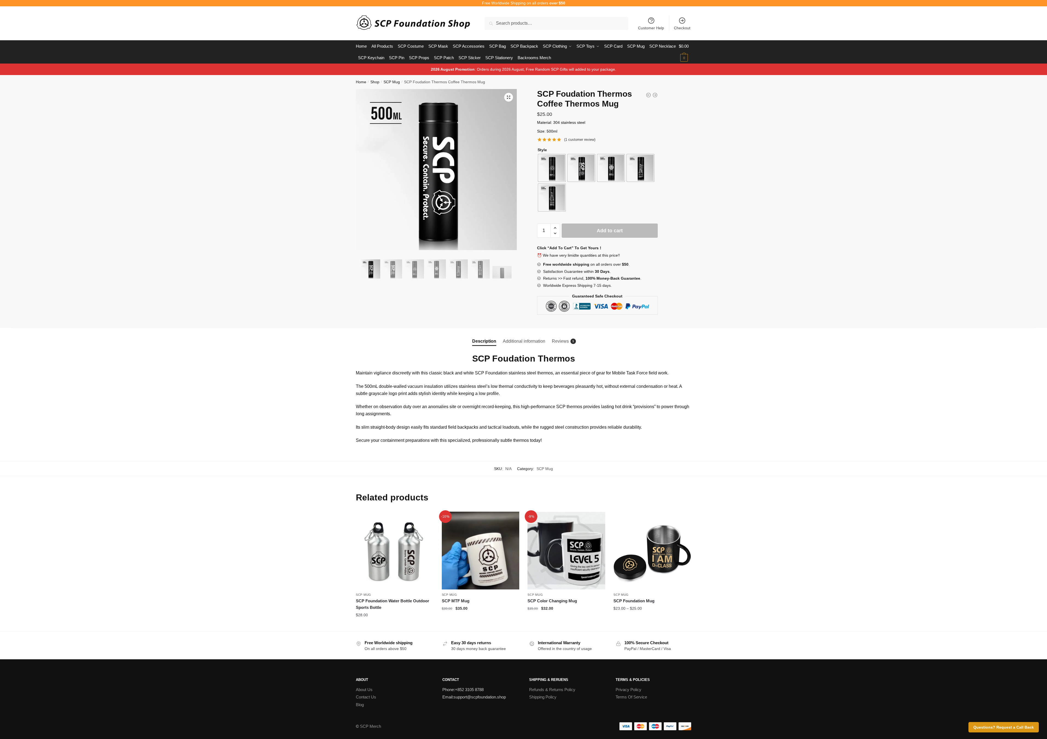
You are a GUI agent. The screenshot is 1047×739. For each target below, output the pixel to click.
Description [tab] (484, 341)
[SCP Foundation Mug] (652, 550)
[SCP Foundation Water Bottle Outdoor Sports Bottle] (395, 550)
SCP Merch (370, 726)
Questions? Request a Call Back (1003, 727)
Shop (374, 82)
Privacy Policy (628, 689)
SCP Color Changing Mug (552, 600)
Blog (360, 704)
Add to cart (610, 230)
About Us (364, 689)
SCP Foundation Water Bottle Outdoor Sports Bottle (392, 604)
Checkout (682, 28)
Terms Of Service (631, 697)
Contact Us (366, 697)
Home (361, 82)
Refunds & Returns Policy (552, 689)
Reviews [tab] (560, 341)
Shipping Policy (542, 697)
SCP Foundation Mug (633, 600)
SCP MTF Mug (455, 600)
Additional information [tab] (524, 341)
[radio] (552, 168)
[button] (508, 97)
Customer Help (651, 28)
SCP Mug (391, 82)
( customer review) (579, 140)
